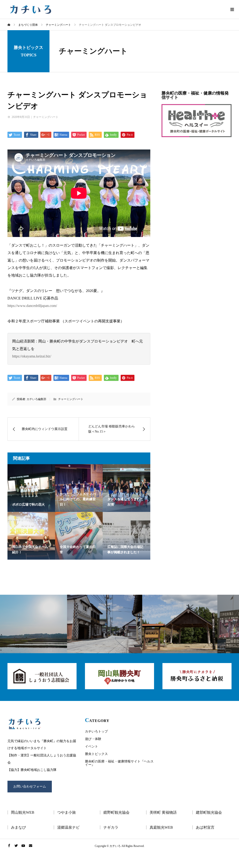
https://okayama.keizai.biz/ (31, 356)
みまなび (18, 827)
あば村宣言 (205, 827)
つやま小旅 (66, 812)
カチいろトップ (96, 731)
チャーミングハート (93, 51)
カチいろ (30, 9)
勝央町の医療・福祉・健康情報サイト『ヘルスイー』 (119, 763)
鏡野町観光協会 (116, 812)
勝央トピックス (96, 754)
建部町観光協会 (209, 812)
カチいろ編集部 (36, 399)
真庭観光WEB (161, 827)
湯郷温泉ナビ (68, 827)
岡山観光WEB (22, 812)
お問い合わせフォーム (29, 786)
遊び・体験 (93, 739)
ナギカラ (110, 827)
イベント (91, 746)
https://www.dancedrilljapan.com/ (32, 306)
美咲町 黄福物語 (163, 812)
